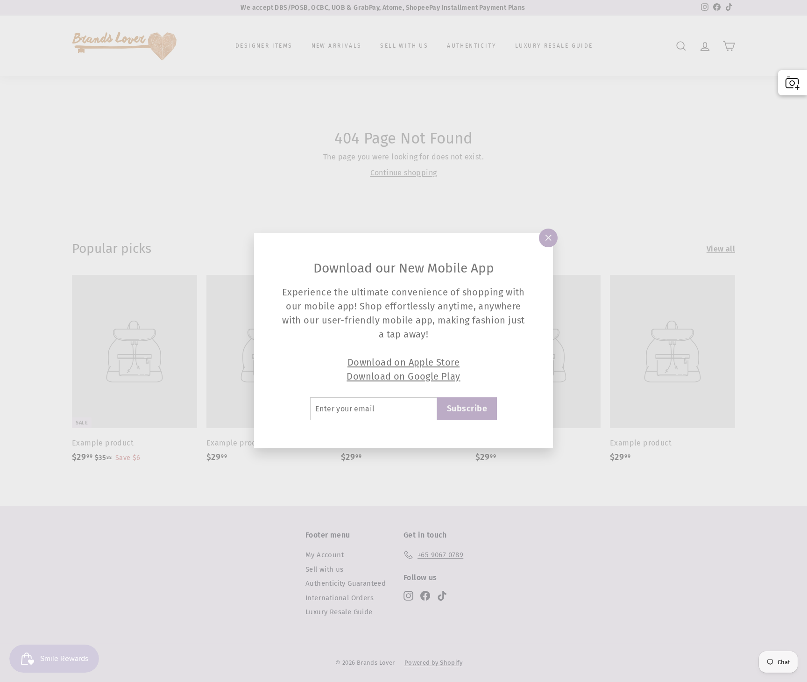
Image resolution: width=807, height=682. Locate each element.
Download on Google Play (403, 376)
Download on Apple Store (403, 362)
